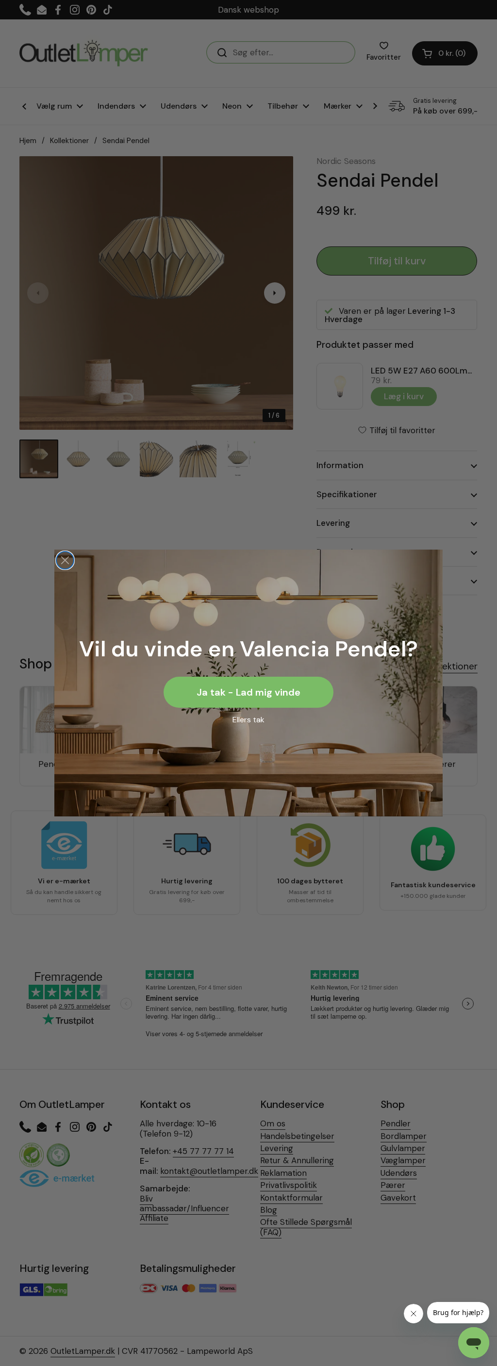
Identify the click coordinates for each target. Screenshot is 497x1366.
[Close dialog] (65, 560)
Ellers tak (248, 720)
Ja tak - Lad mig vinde (248, 692)
